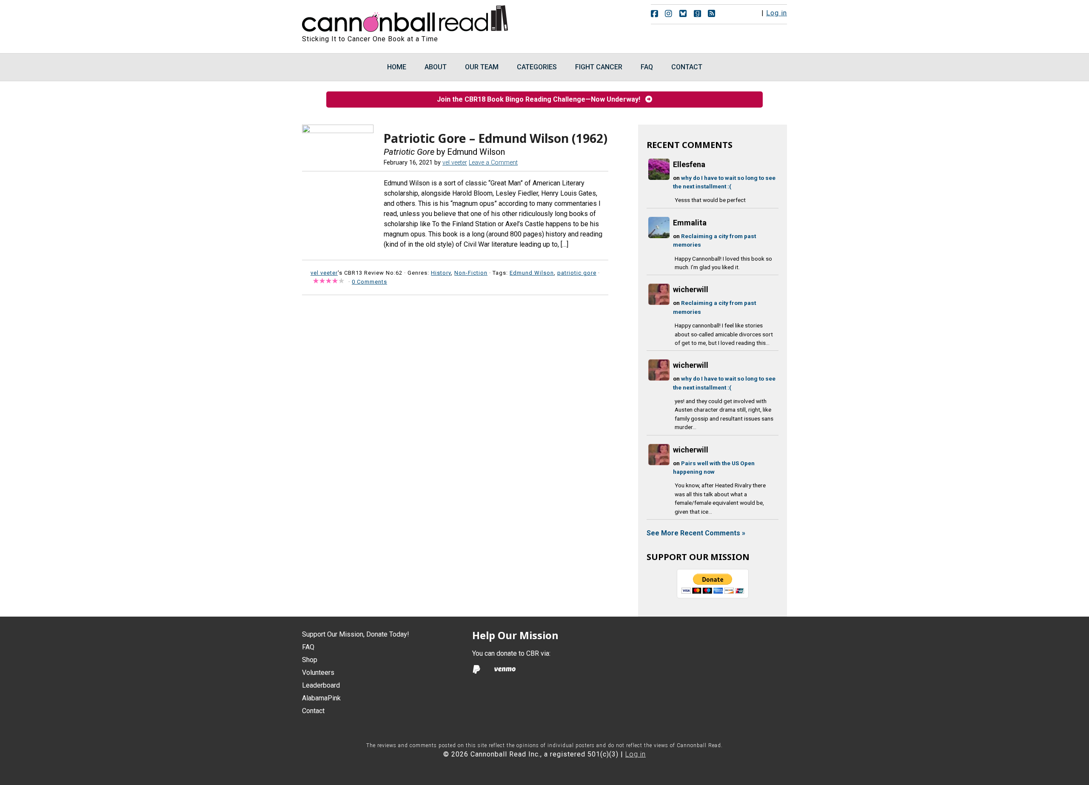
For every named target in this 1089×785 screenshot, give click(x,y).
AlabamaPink (321, 698)
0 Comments (369, 282)
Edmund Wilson (532, 273)
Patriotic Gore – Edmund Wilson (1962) (495, 138)
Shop (309, 660)
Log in (776, 13)
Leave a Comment (493, 162)
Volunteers (318, 672)
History (441, 273)
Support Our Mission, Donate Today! (355, 634)
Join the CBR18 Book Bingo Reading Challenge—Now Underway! (541, 99)
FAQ (308, 647)
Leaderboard (321, 685)
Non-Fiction (470, 273)
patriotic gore (576, 273)
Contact (313, 711)
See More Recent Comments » (696, 533)
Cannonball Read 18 (405, 17)
